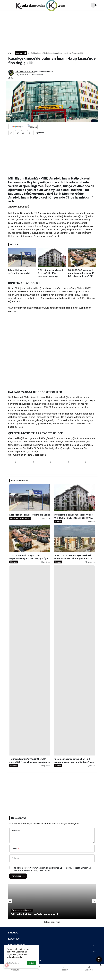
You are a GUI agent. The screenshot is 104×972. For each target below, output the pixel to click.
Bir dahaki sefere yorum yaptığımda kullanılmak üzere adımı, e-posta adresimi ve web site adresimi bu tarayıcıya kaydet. (52, 869)
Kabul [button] (31, 963)
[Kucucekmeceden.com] (39, 6)
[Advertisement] (52, 28)
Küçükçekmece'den (25, 71)
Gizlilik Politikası (13, 963)
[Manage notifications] (7, 965)
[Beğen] (10, 132)
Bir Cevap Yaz (18, 818)
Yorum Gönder (18, 876)
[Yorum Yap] (17, 132)
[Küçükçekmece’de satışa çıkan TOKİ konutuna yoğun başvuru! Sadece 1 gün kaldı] (74, 666)
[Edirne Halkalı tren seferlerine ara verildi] (22, 263)
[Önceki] (10, 901)
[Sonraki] (94, 901)
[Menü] (10, 5)
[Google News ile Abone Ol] (17, 126)
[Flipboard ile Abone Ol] (32, 126)
